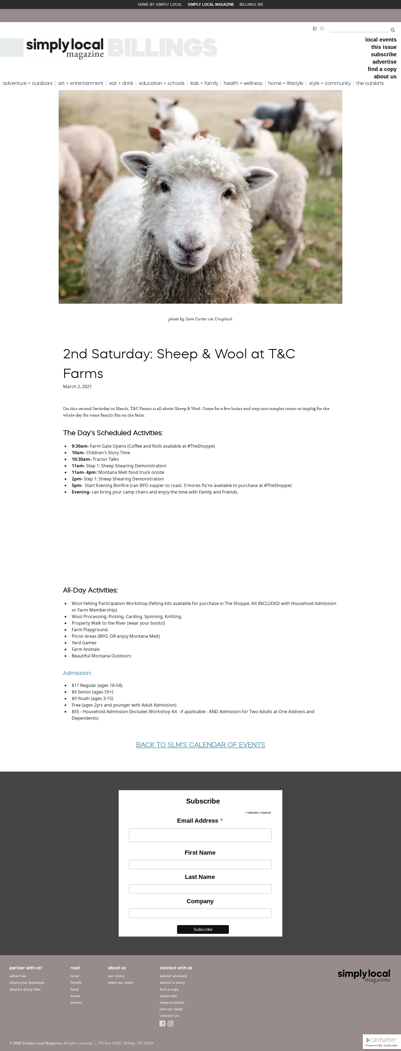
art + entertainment (80, 83)
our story (116, 976)
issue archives (172, 1002)
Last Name (200, 876)
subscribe (384, 54)
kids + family (204, 83)
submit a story (172, 983)
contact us (169, 1016)
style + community (330, 83)
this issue (384, 47)
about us (385, 76)
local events (381, 40)
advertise (385, 62)
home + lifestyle (285, 83)
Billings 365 (251, 4)
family (76, 983)
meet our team (120, 983)
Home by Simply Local (160, 4)
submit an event (173, 976)
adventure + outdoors (27, 83)
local (74, 976)
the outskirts (370, 83)
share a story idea (25, 989)
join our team (171, 1009)
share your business (27, 983)
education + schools (162, 83)
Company (200, 901)
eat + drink (121, 83)
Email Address (200, 821)
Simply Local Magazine (211, 4)
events (76, 1002)
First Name (200, 852)
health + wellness (243, 83)
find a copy (382, 69)
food (74, 989)
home (75, 996)
